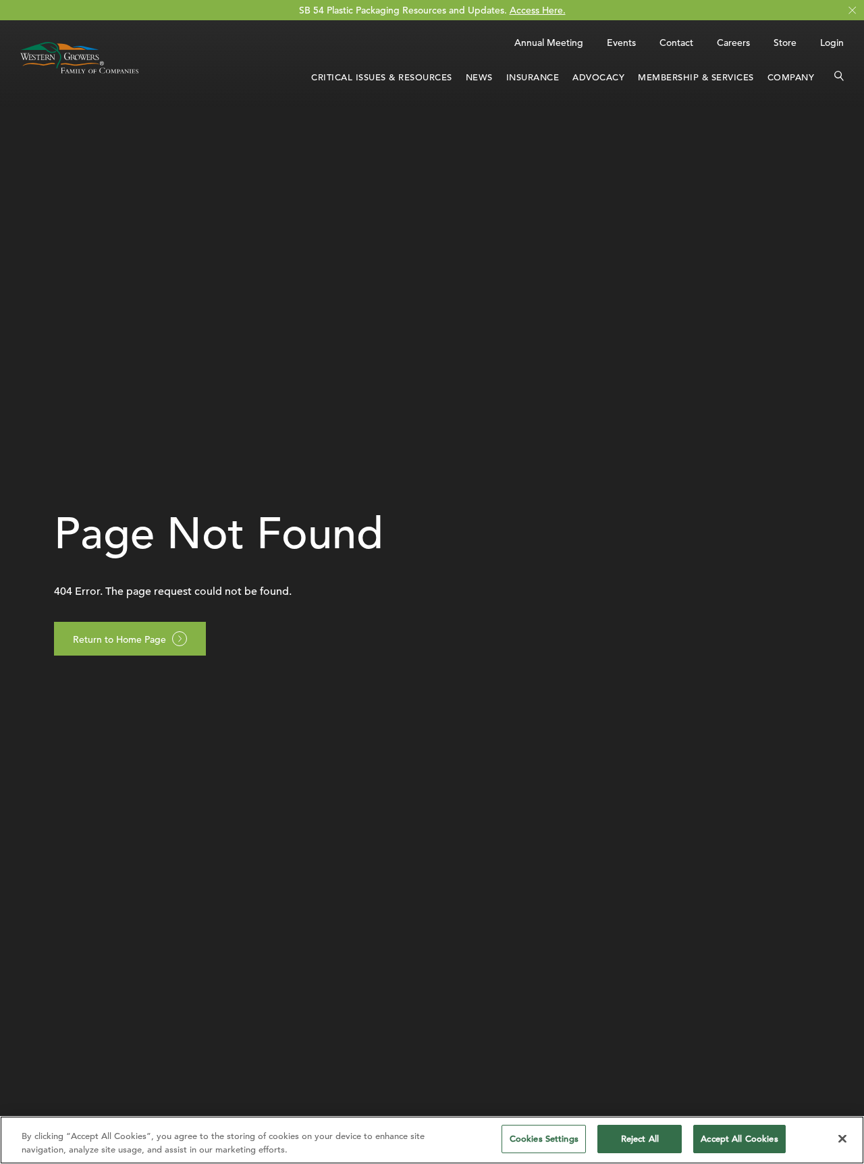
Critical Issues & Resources (381, 77)
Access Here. (538, 10)
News (479, 77)
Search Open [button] (839, 77)
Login (832, 42)
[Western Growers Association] (79, 76)
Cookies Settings (544, 1138)
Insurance (533, 77)
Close (852, 10)
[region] (432, 1140)
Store (785, 42)
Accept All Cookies (739, 1138)
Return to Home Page (119, 639)
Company (791, 77)
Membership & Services (696, 77)
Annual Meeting (548, 42)
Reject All (640, 1138)
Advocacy (598, 77)
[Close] (842, 1138)
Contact (676, 42)
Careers (733, 42)
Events (621, 42)
